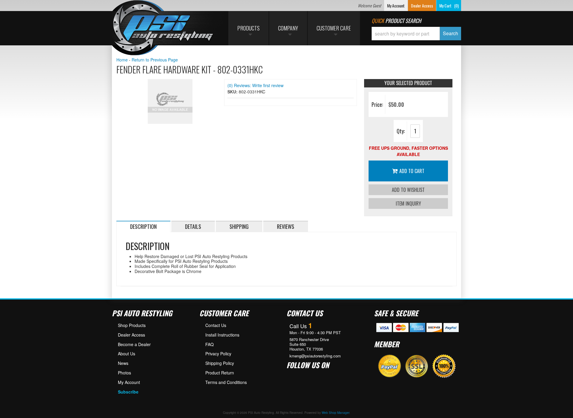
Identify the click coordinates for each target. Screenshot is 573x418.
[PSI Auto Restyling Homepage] (163, 28)
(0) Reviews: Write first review (255, 85)
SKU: (233, 92)
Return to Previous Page (155, 60)
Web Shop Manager (335, 413)
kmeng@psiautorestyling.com (315, 356)
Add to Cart (411, 171)
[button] (416, 33)
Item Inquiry (408, 203)
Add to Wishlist (408, 189)
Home (122, 60)
